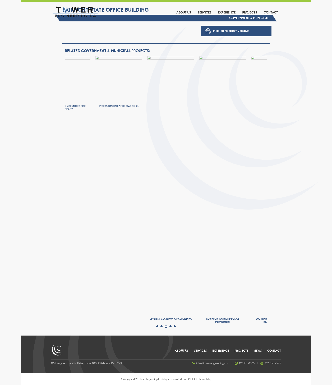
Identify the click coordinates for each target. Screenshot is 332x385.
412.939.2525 (273, 363)
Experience (227, 12)
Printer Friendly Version (231, 31)
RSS (195, 379)
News (258, 350)
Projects (249, 12)
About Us (183, 12)
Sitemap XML (185, 379)
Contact (271, 12)
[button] (157, 326)
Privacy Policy (205, 379)
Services (204, 12)
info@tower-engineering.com (212, 363)
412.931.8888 (246, 363)
